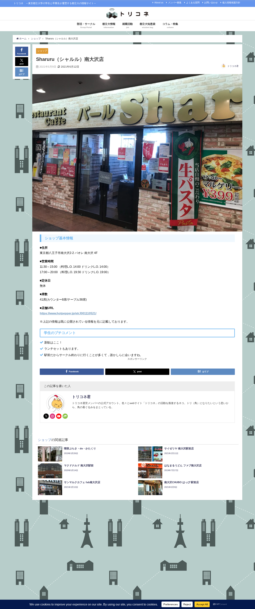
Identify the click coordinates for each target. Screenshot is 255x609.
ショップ (42, 50)
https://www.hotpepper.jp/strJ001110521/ (68, 313)
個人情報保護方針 (231, 2)
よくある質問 (193, 2)
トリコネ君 (233, 66)
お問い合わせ (211, 2)
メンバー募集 (174, 2)
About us (158, 2)
